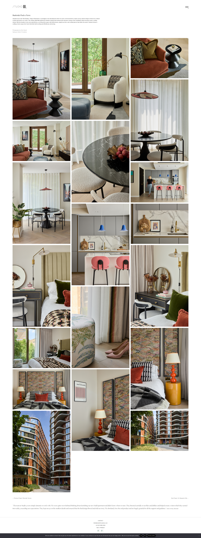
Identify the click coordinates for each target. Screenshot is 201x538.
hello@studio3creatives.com (100, 523)
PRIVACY (102, 527)
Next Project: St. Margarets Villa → (179, 498)
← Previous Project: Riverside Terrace (22, 498)
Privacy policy (151, 535)
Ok (141, 535)
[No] (199, 535)
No (145, 535)
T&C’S (97, 527)
